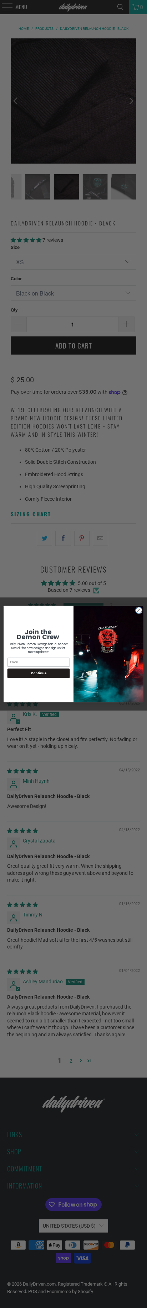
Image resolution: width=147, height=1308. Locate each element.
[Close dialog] (139, 610)
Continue (38, 673)
